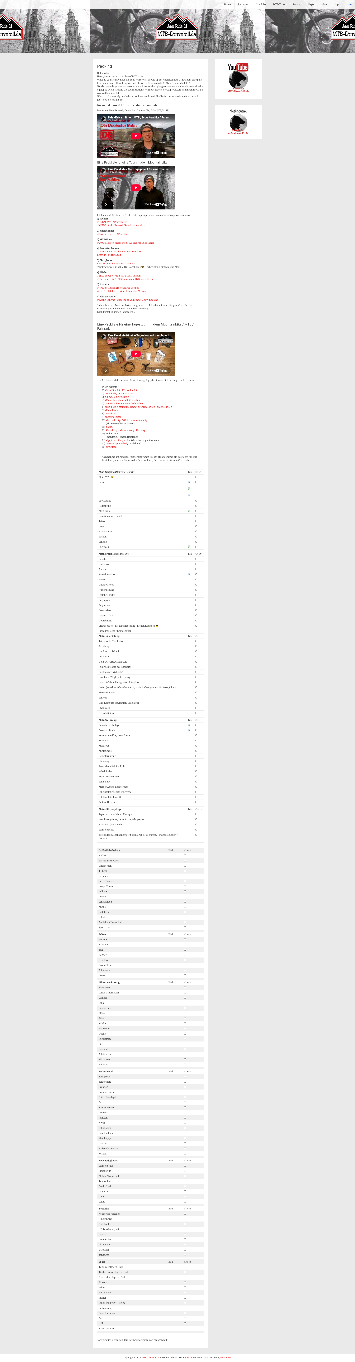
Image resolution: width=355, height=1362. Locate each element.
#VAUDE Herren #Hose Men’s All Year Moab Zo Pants (125, 242)
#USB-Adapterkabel (116, 443)
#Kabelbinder (112, 410)
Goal (324, 4)
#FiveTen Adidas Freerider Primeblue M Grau (121, 291)
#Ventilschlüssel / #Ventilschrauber (124, 403)
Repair (311, 4)
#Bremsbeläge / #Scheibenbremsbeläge (127, 420)
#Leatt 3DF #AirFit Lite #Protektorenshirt (119, 251)
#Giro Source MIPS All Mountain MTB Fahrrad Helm (125, 279)
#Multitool (110, 413)
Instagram (243, 4)
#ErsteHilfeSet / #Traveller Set (121, 390)
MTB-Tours (279, 4)
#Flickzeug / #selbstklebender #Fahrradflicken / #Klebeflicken (138, 406)
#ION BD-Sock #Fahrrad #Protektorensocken (121, 225)
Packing (297, 4)
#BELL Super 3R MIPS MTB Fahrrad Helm (119, 275)
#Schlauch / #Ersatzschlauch (120, 393)
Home (227, 4)
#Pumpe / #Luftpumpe (116, 396)
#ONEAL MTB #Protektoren (112, 222)
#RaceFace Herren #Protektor (113, 234)
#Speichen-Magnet (116, 440)
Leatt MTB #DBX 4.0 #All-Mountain (116, 263)
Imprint (338, 4)
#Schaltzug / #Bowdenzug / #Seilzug (125, 430)
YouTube (261, 4)
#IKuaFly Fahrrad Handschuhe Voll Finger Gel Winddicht (127, 299)
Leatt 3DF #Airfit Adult (109, 254)
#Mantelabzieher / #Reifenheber (122, 400)
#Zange (110, 426)
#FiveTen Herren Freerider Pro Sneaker (118, 287)
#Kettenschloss (113, 416)
